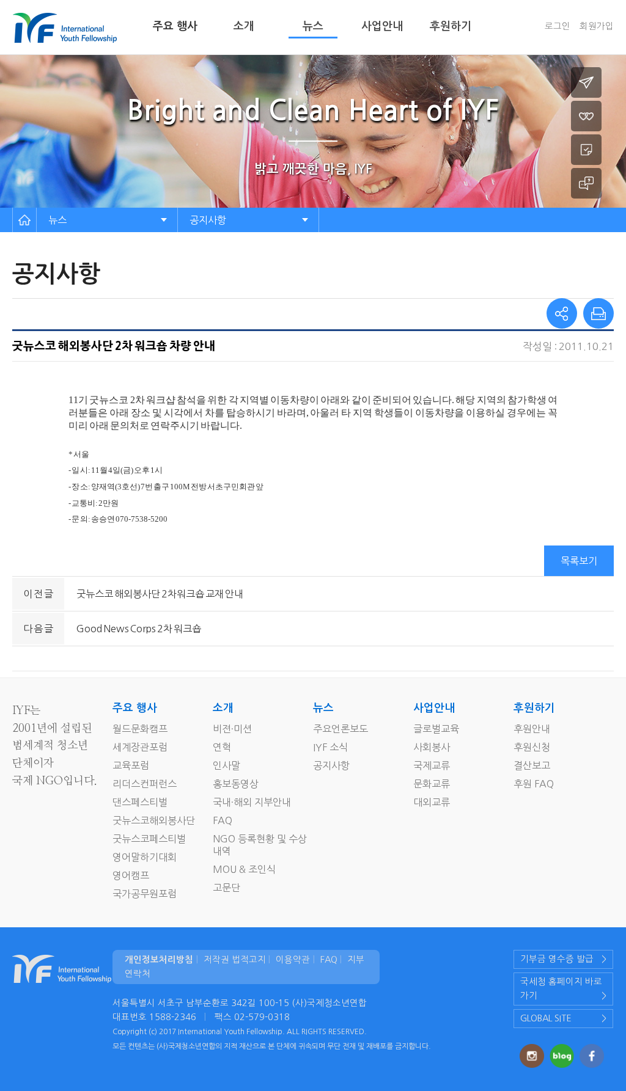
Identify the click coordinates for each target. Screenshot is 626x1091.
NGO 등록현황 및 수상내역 (260, 845)
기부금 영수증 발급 (557, 959)
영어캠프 (130, 875)
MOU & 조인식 (244, 869)
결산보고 (532, 765)
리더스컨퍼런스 (144, 784)
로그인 (557, 26)
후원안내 (532, 729)
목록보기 (579, 561)
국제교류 (431, 765)
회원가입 (597, 26)
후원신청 (532, 747)
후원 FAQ (534, 784)
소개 (244, 26)
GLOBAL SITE (546, 1018)
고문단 (226, 887)
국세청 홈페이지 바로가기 (561, 988)
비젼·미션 (232, 729)
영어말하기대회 (144, 857)
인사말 (226, 765)
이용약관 (293, 959)
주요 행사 (175, 26)
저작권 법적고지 (235, 959)
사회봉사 (431, 747)
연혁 (222, 747)
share (562, 313)
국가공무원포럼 (144, 894)
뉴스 (313, 26)
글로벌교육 (436, 729)
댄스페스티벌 (140, 802)
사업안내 (382, 26)
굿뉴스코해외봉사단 (153, 820)
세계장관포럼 (140, 747)
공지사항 (208, 220)
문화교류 (431, 784)
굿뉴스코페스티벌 (149, 839)
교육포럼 (130, 765)
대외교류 (431, 802)
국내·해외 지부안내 (252, 802)
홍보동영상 (236, 784)
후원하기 (450, 26)
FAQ (222, 820)
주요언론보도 (340, 729)
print (598, 313)
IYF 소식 (330, 747)
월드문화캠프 (140, 729)
